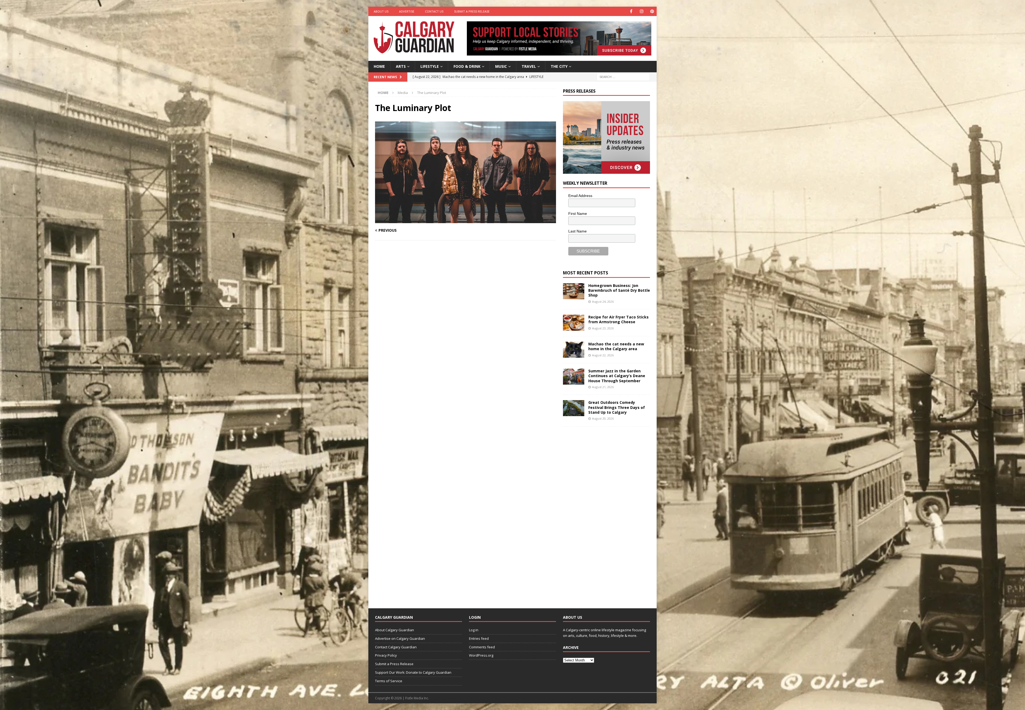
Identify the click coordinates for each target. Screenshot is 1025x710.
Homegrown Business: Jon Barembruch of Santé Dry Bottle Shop (619, 290)
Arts (401, 66)
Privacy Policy (386, 655)
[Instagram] (641, 11)
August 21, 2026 (603, 387)
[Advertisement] (603, 513)
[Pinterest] (652, 11)
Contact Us (434, 11)
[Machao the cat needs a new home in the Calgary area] (573, 350)
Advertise (406, 11)
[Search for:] (623, 76)
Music (501, 66)
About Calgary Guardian (394, 630)
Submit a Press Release (472, 11)
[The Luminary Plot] (465, 220)
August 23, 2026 (603, 328)
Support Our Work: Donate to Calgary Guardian (413, 672)
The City (559, 66)
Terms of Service (388, 681)
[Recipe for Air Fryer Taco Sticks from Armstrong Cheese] (573, 323)
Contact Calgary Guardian (396, 647)
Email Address (580, 196)
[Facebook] (631, 11)
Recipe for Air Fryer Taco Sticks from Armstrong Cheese (618, 319)
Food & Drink (467, 66)
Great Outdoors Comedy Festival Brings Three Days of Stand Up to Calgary (616, 407)
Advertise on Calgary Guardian (400, 638)
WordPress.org (481, 655)
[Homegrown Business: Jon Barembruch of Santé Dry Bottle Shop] (573, 291)
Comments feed (482, 647)
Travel (529, 66)
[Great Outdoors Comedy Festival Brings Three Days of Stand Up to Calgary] (573, 408)
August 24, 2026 (603, 301)
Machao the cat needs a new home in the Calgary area (616, 346)
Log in (473, 630)
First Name (577, 213)
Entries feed (479, 638)
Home (379, 66)
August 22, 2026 (603, 355)
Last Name (577, 231)
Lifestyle (429, 66)
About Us (381, 11)
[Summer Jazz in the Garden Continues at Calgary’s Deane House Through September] (573, 377)
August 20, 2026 (603, 418)
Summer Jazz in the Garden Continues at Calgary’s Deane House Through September (616, 375)
